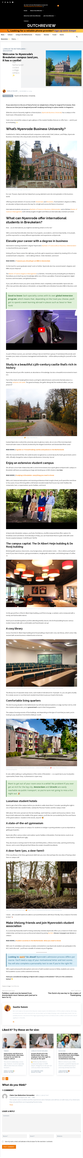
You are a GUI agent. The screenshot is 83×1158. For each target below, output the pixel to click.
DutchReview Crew (37, 1071)
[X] (10, 2)
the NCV (50, 933)
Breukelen (50, 202)
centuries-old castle (18, 382)
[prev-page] (3, 1078)
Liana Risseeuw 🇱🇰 (63, 1071)
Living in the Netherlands (14, 49)
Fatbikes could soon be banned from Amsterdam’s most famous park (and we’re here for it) (19, 995)
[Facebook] (3, 2)
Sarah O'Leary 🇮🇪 (9, 1071)
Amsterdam (39, 202)
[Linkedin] (7, 2)
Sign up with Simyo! (65, 30)
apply (22, 957)
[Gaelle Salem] (5, 91)
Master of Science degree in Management (22, 274)
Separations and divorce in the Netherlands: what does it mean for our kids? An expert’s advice (14, 1056)
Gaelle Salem (12, 91)
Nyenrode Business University (24, 96)
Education (7, 51)
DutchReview (15, 986)
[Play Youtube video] (41, 330)
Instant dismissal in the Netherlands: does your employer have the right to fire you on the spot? (40, 1056)
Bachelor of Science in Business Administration (45, 209)
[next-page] (7, 1078)
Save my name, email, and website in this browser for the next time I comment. (29, 1141)
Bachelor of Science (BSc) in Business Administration (59, 246)
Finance (6, 1050)
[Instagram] (5, 2)
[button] (79, 37)
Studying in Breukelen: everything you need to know (35, 475)
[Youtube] (12, 2)
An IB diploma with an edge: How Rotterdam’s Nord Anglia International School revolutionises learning (68, 1056)
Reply (11, 1105)
